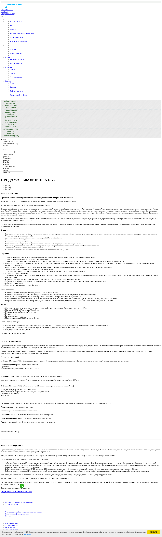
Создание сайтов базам (18, 95)
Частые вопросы (16, 63)
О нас (12, 83)
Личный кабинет (11, 525)
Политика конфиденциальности (17, 514)
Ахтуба (12, 25)
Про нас (8, 516)
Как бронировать (11, 523)
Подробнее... (28, 534)
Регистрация (10, 527)
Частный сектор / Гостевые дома (22, 33)
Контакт (8, 81)
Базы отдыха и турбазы (18, 41)
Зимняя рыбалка (16, 53)
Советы (12, 69)
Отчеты (12, 73)
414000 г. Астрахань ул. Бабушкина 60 (19, 502)
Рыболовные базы (16, 37)
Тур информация (11, 529)
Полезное (8, 67)
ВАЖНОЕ (9, 57)
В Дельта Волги (16, 21)
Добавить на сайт (16, 91)
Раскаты (13, 29)
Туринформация (16, 77)
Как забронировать (17, 59)
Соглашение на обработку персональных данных (23, 512)
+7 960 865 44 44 (11, 504)
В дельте (13, 49)
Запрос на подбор (8, 14)
